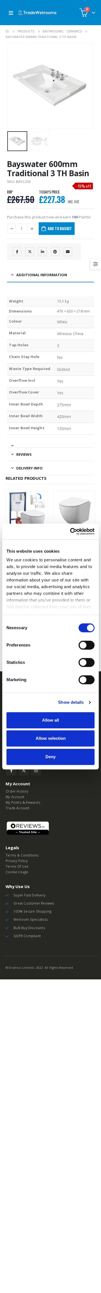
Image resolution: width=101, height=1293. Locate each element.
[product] (26, 512)
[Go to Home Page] (8, 31)
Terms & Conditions (22, 855)
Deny (50, 756)
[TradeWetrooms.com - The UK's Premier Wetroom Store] (37, 12)
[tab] (50, 443)
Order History (17, 791)
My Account (15, 797)
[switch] (87, 645)
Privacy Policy (17, 860)
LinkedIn (42, 251)
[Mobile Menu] (11, 12)
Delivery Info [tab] (29, 468)
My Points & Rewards (23, 802)
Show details (71, 702)
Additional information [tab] (41, 274)
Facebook (17, 251)
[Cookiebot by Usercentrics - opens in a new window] (71, 531)
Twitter (29, 251)
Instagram (36, 770)
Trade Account (17, 808)
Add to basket (60, 228)
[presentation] (14, 86)
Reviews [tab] (24, 454)
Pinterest (55, 251)
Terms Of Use (17, 866)
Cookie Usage (17, 872)
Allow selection (51, 738)
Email (67, 251)
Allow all (50, 720)
